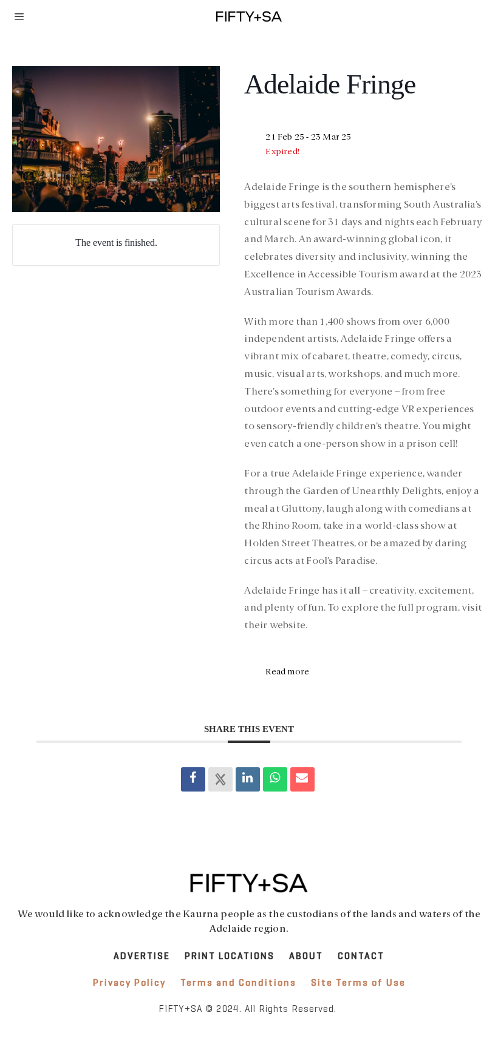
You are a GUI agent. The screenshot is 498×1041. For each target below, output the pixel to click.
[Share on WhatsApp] (275, 779)
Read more (287, 672)
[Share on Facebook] (193, 779)
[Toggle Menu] (19, 16)
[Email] (302, 779)
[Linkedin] (248, 779)
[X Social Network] (220, 779)
